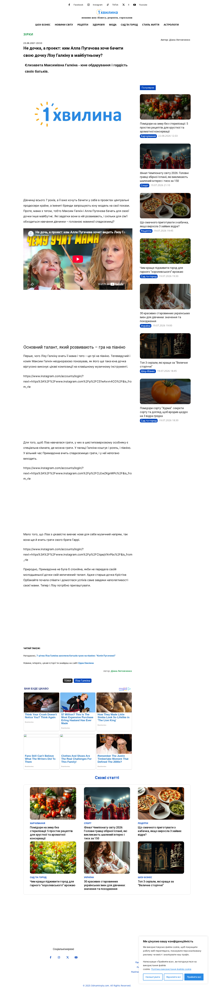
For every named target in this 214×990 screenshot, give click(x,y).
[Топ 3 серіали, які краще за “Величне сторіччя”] (165, 346)
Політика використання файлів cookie (171, 969)
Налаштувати (153, 977)
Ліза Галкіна (82, 680)
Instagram (97, 4)
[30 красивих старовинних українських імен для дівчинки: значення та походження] (165, 296)
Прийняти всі (194, 977)
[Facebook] (69, 4)
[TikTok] (107, 4)
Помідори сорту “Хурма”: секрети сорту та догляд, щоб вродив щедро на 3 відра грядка (164, 412)
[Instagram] (88, 4)
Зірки (28, 34)
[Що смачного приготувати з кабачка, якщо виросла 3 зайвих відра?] (165, 205)
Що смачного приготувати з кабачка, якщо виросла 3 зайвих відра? (159, 831)
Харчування (148, 136)
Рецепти (146, 231)
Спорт (144, 185)
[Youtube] (134, 4)
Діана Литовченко (179, 40)
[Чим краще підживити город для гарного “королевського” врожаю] (165, 251)
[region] (173, 960)
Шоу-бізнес (148, 371)
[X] (123, 4)
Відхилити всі (173, 977)
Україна (145, 325)
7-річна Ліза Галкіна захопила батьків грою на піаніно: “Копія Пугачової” (76, 655)
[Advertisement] (77, 172)
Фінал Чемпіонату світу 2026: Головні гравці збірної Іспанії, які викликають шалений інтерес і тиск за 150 (164, 176)
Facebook (78, 4)
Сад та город (149, 276)
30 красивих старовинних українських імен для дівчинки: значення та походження (165, 317)
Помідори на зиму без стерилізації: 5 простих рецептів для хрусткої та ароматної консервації (164, 127)
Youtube (143, 4)
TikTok (115, 4)
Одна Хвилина (86, 663)
